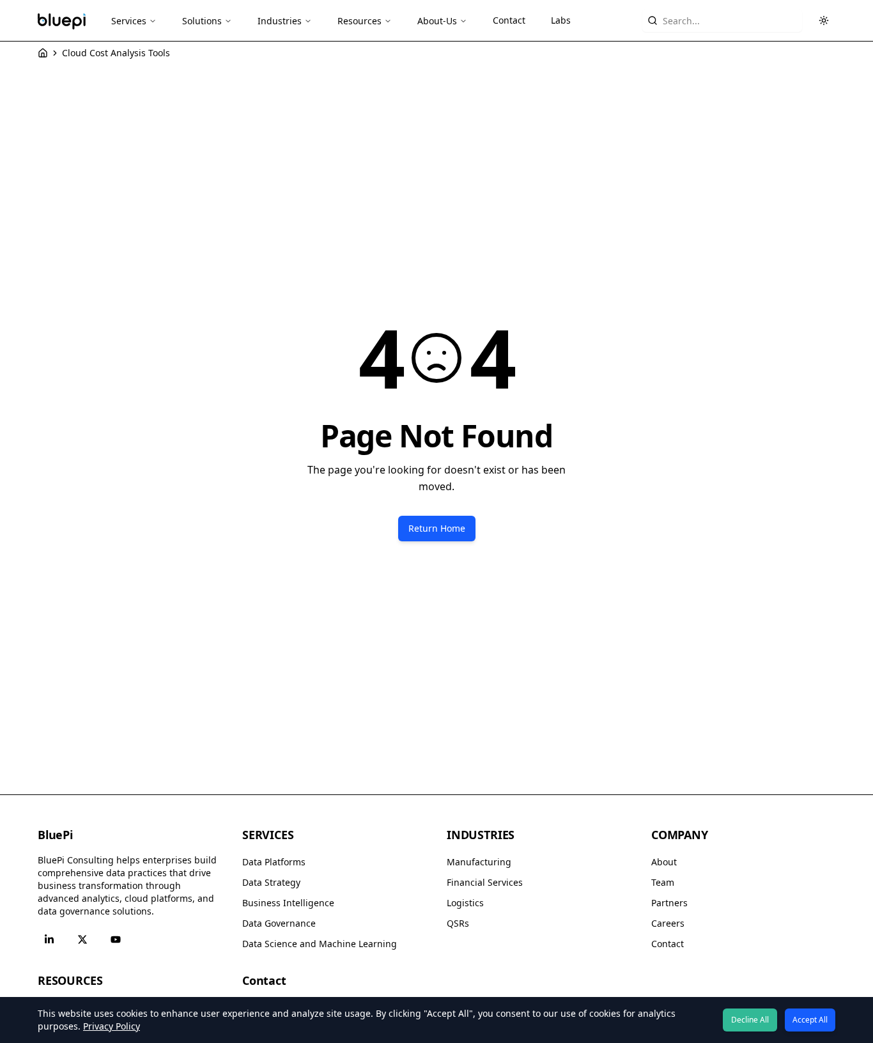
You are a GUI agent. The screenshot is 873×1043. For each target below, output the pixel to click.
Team (662, 882)
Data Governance (279, 923)
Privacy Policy (111, 1026)
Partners (669, 903)
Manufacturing (479, 862)
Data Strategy (271, 882)
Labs (561, 20)
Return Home (436, 528)
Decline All (750, 1019)
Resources (359, 21)
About (664, 862)
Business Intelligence (288, 903)
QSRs (458, 923)
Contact (509, 20)
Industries (280, 21)
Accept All (810, 1019)
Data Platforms (273, 862)
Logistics (465, 903)
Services (128, 21)
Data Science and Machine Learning (319, 944)
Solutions (202, 21)
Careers (667, 923)
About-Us (437, 21)
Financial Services (485, 882)
